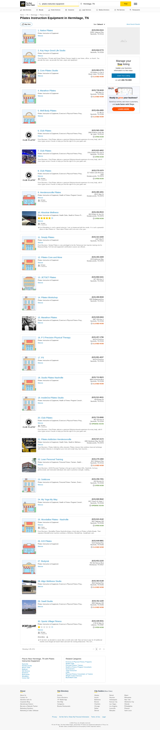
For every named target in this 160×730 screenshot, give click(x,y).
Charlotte (97, 704)
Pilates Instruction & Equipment (48, 33)
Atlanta (96, 695)
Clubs (68, 672)
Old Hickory (26, 671)
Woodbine (25, 676)
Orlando (126, 704)
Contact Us (23, 697)
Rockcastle (25, 674)
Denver (96, 710)
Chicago (97, 706)
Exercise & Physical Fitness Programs (72, 113)
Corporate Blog (25, 702)
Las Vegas (112, 704)
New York (127, 699)
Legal (104, 717)
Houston (112, 697)
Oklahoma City (129, 702)
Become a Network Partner (29, 706)
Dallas (96, 708)
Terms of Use (95, 717)
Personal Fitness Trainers (67, 462)
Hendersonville (27, 666)
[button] (135, 4)
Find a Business (62, 697)
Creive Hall (25, 678)
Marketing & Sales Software (29, 710)
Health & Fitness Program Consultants (71, 195)
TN (27, 15)
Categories (60, 704)
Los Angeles (113, 706)
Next (103, 649)
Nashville (25, 664)
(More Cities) (108, 691)
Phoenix (127, 708)
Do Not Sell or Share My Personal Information (74, 717)
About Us (23, 695)
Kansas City (113, 702)
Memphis (112, 710)
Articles (59, 695)
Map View (27, 24)
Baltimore (97, 699)
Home (22, 15)
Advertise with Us (26, 699)
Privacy (54, 717)
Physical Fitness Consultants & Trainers (79, 674)
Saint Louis (128, 710)
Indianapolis (113, 699)
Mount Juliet (26, 667)
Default (100, 24)
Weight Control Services (74, 676)
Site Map (60, 702)
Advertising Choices (26, 704)
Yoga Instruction (71, 670)
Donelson (25, 673)
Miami (126, 695)
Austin (96, 697)
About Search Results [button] (133, 24)
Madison (25, 669)
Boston (96, 702)
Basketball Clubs (71, 677)
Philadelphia (128, 706)
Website (40, 36)
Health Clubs (63, 215)
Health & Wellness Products (78, 442)
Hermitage (34, 15)
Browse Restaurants (63, 706)
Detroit (111, 695)
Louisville (112, 708)
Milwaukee (127, 697)
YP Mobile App (62, 699)
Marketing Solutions (26, 708)
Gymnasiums (70, 669)
